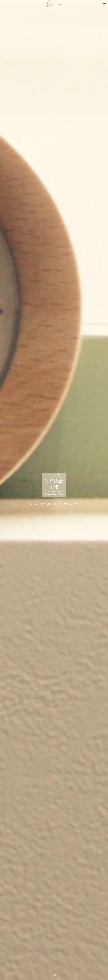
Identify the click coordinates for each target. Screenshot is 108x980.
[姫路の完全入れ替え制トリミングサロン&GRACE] (54, 4)
